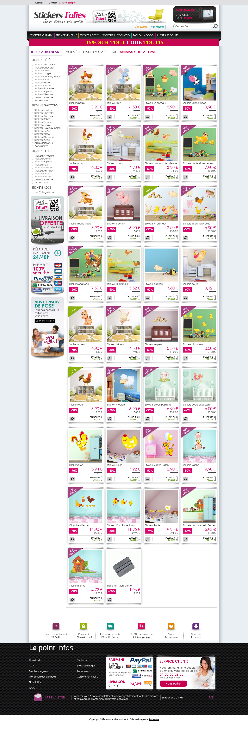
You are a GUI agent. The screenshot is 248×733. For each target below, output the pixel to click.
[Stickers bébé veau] (75, 196)
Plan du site (35, 660)
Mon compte (69, 2)
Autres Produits (167, 35)
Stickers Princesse (44, 88)
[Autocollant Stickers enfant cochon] (123, 220)
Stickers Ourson (42, 70)
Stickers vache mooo (194, 103)
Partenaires (83, 671)
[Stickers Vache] (189, 437)
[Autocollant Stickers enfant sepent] (161, 341)
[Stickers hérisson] (113, 316)
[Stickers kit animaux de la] (189, 196)
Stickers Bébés (41, 59)
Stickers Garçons (45, 105)
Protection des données (42, 676)
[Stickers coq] (75, 377)
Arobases (154, 719)
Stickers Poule (114, 465)
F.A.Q (32, 687)
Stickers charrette (79, 284)
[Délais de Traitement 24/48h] (47, 253)
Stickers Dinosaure (44, 137)
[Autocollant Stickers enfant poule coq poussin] (161, 160)
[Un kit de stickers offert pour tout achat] (121, 21)
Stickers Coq (76, 465)
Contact (53, 2)
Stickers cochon (116, 223)
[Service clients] (185, 690)
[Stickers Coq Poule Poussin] (123, 522)
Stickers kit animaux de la (196, 223)
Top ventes (141, 27)
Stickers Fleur (41, 164)
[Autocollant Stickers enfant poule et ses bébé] (199, 160)
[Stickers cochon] (113, 196)
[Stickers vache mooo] (189, 75)
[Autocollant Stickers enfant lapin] (123, 99)
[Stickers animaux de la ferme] (151, 135)
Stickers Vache (191, 465)
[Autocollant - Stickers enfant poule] (85, 99)
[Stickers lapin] (113, 75)
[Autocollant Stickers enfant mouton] (123, 401)
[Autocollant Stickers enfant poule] (199, 280)
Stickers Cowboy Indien (47, 76)
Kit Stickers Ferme (79, 525)
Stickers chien (76, 344)
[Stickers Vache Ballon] (151, 437)
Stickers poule (77, 103)
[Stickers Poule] (123, 461)
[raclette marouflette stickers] (123, 582)
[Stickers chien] (75, 316)
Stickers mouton (116, 404)
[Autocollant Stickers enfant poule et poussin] (199, 401)
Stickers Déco (89, 35)
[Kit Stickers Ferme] (75, 497)
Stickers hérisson (116, 344)
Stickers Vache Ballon (157, 465)
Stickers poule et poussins (197, 404)
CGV (31, 665)
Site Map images (86, 665)
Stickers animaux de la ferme (161, 163)
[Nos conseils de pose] (47, 358)
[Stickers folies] (59, 24)
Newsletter (35, 682)
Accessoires (41, 100)
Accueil (39, 2)
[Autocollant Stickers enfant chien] (85, 341)
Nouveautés (157, 27)
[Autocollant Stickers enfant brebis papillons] (161, 401)
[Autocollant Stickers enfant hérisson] (123, 341)
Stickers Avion (42, 140)
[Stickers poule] (75, 75)
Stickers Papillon (43, 91)
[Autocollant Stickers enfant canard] (123, 160)
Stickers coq (76, 163)
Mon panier (185, 10)
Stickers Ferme (77, 585)
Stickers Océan (42, 79)
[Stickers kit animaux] (151, 75)
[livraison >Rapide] (130, 684)
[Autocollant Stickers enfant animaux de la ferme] (161, 99)
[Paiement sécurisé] (47, 278)
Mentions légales (38, 671)
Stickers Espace (43, 122)
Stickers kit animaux (155, 103)
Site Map (82, 660)
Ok (211, 698)
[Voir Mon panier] (205, 20)
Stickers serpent (153, 344)
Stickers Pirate (42, 82)
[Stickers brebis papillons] (151, 377)
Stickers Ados (41, 187)
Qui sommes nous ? (87, 676)
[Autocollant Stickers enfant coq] (85, 160)
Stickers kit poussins (193, 344)
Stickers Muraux (41, 35)
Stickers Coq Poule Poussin (121, 525)
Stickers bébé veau (80, 223)
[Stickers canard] (113, 135)
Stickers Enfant (66, 35)
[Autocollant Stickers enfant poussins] (199, 341)
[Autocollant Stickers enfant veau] (85, 220)
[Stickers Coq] (85, 461)
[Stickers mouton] (113, 377)
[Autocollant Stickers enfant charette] (85, 280)
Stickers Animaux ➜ (45, 64)
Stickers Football (43, 110)
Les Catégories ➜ (44, 192)
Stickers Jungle (42, 73)
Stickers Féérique (43, 94)
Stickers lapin (114, 103)
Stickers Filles (41, 150)
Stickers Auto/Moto (116, 35)
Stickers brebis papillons (158, 404)
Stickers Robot (42, 119)
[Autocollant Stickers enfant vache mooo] (199, 99)
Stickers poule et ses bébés (198, 163)
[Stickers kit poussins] (189, 316)
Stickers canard (115, 163)
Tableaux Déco (143, 35)
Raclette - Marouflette (119, 585)
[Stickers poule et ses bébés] (189, 135)
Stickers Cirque (42, 85)
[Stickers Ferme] (75, 558)
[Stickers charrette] (75, 256)
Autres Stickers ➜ (43, 97)
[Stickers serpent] (151, 316)
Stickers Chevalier (44, 67)
